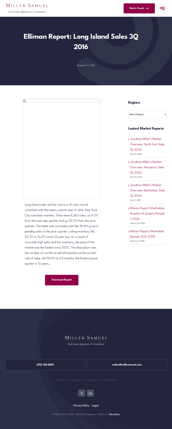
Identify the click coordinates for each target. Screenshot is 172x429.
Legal (95, 405)
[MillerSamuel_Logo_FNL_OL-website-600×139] (27, 5)
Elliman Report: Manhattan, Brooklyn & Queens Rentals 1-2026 (147, 214)
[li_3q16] (61, 100)
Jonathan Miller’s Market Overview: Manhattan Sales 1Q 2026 (147, 190)
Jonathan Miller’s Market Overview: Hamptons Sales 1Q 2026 (147, 167)
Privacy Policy (81, 405)
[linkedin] (90, 393)
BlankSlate (114, 414)
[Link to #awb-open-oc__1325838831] (162, 8)
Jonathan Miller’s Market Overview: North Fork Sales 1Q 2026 (147, 144)
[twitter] (81, 393)
